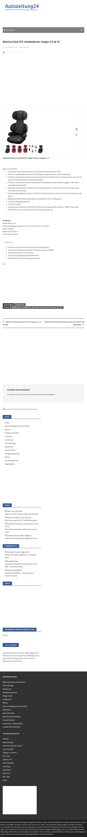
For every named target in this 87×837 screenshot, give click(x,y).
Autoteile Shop (8, 713)
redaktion (25, 47)
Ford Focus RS (8, 749)
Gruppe (36, 307)
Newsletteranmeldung (11, 716)
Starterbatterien (11, 460)
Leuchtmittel (10, 450)
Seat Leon (6, 773)
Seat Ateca (7, 770)
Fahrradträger (10, 443)
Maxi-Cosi (44, 307)
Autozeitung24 (22, 6)
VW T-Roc (6, 777)
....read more (8, 242)
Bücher (7, 429)
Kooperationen (9, 720)
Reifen (7, 457)
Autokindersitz (25, 307)
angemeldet (19, 394)
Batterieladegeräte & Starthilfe (17, 426)
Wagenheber (10, 464)
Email (5, 635)
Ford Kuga (7, 766)
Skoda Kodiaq (8, 742)
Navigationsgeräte (12, 453)
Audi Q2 (5, 739)
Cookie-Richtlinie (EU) (11, 727)
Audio (7, 422)
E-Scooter (9, 436)
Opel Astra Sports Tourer (12, 746)
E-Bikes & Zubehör (12, 433)
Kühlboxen (9, 447)
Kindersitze (20, 304)
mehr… (6, 780)
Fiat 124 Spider (8, 763)
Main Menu (11, 30)
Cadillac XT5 (7, 759)
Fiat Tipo (6, 756)
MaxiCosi (54, 307)
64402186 (14, 307)
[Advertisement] (44, 19)
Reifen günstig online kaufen (14, 682)
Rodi (60, 307)
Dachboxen (9, 440)
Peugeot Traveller (10, 752)
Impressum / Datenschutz (13, 723)
